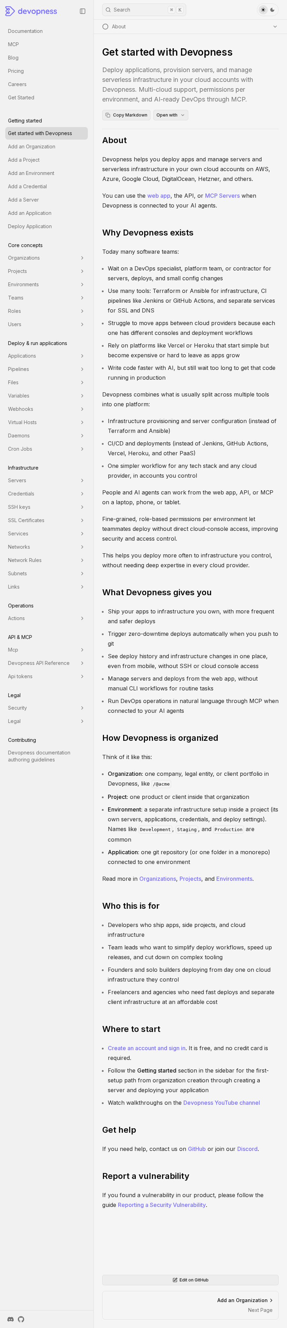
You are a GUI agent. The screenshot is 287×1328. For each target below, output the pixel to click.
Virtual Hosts (22, 422)
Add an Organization (31, 146)
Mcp (13, 650)
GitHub (197, 1148)
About (114, 140)
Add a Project (24, 160)
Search (147, 10)
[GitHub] (21, 1319)
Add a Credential (27, 186)
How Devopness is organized (160, 738)
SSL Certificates (26, 520)
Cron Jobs (20, 449)
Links (14, 587)
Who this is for (131, 906)
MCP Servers (222, 195)
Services (18, 533)
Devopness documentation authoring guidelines (39, 756)
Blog (13, 58)
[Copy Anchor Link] (132, 140)
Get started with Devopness (40, 133)
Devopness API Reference (39, 663)
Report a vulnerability (145, 1176)
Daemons (19, 435)
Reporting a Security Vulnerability (162, 1204)
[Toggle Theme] (268, 9)
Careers (17, 84)
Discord (247, 1148)
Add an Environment (31, 173)
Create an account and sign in (147, 1048)
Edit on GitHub (194, 1280)
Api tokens (20, 676)
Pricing (16, 71)
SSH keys (19, 507)
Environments (23, 284)
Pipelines (18, 369)
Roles (14, 311)
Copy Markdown (130, 115)
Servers (17, 480)
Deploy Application (30, 226)
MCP (13, 44)
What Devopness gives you (157, 592)
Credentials (21, 494)
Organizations (24, 258)
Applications (22, 356)
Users (14, 324)
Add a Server (23, 200)
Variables (18, 396)
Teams (15, 298)
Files (13, 382)
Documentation (25, 31)
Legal (14, 721)
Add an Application (29, 213)
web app (158, 195)
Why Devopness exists (148, 232)
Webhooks (20, 409)
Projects (17, 271)
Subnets (17, 573)
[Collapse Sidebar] (82, 11)
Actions (16, 618)
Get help (119, 1130)
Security (17, 708)
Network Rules (25, 560)
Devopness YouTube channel (221, 1102)
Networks (19, 547)
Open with (166, 115)
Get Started (21, 97)
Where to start (131, 1029)
